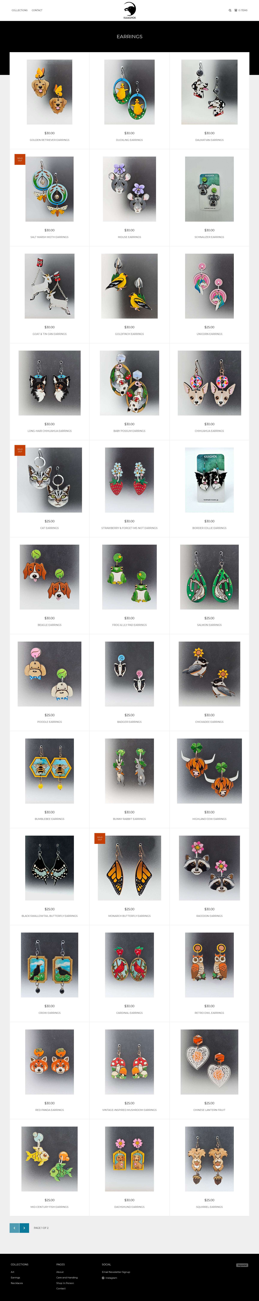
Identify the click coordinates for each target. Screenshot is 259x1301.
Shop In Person (65, 1283)
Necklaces (17, 1283)
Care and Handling (67, 1277)
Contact (37, 10)
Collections (20, 10)
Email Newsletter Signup (116, 1272)
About (60, 1272)
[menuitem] (19, 10)
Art (12, 1272)
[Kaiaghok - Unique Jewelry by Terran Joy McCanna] (129, 10)
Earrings (15, 1277)
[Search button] (230, 10)
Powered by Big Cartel (242, 1265)
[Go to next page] (24, 1228)
